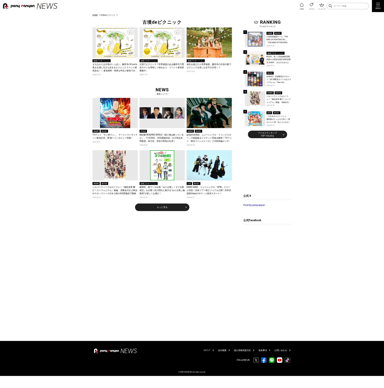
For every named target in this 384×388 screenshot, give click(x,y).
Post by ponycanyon (254, 205)
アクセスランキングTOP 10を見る (267, 134)
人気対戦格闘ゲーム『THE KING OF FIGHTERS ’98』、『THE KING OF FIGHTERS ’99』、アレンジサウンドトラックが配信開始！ (278, 40)
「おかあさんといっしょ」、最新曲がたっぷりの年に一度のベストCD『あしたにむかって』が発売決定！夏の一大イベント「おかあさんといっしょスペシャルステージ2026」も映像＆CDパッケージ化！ (278, 119)
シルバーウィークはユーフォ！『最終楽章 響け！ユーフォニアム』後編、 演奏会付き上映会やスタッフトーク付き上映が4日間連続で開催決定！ (114, 190)
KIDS (269, 113)
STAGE (143, 131)
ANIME (96, 131)
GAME (269, 33)
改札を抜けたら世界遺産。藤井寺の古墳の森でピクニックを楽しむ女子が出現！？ (209, 66)
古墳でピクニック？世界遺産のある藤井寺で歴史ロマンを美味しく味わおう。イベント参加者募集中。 (162, 67)
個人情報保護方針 (242, 350)
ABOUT (207, 350)
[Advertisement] (266, 165)
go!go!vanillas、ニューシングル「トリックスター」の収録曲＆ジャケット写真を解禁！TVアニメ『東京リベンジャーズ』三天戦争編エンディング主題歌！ (209, 138)
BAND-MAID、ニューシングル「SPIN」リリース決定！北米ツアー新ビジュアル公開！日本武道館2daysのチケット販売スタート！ (209, 190)
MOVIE (104, 184)
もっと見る (162, 207)
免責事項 (262, 350)
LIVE (189, 184)
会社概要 (222, 350)
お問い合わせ (280, 350)
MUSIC (104, 131)
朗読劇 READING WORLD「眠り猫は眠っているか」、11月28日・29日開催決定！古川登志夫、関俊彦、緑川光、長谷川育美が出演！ (162, 138)
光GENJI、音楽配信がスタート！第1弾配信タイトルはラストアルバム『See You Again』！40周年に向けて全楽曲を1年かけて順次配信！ (279, 79)
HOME (95, 15)
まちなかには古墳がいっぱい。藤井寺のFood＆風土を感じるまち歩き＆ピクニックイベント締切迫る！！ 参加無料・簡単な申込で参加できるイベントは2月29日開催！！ (114, 67)
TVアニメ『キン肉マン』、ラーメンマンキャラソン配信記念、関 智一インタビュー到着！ (114, 136)
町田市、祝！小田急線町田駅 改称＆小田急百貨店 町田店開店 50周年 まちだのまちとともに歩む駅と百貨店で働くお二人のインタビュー (278, 60)
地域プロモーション (101, 61)
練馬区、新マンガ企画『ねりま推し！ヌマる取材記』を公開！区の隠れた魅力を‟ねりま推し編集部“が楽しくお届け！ (162, 190)
